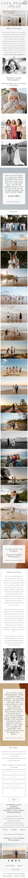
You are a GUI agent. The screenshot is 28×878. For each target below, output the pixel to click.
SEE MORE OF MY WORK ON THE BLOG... (14, 560)
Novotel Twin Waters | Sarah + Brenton (14, 494)
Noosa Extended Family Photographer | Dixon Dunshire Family (14, 224)
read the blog (10, 865)
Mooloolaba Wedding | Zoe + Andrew (13, 422)
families (5, 830)
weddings (14, 830)
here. (14, 631)
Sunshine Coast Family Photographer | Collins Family (14, 332)
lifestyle (22, 830)
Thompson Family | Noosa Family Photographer (14, 367)
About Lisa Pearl (14, 572)
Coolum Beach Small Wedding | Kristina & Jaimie (13, 512)
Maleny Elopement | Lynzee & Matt (13, 440)
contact (19, 865)
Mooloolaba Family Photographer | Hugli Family (14, 242)
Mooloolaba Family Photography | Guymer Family (13, 314)
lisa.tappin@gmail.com (9, 769)
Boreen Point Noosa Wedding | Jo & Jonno (14, 530)
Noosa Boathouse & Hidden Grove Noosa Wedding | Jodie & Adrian (14, 476)
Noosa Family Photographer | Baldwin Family (14, 259)
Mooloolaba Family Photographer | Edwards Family (13, 350)
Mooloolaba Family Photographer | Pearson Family (13, 278)
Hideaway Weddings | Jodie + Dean (14, 404)
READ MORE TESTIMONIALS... (14, 201)
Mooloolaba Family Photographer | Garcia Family (14, 458)
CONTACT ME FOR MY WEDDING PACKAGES (12, 758)
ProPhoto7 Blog (19, 876)
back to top (15, 869)
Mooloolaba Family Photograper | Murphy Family (13, 296)
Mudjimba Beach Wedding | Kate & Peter (14, 386)
